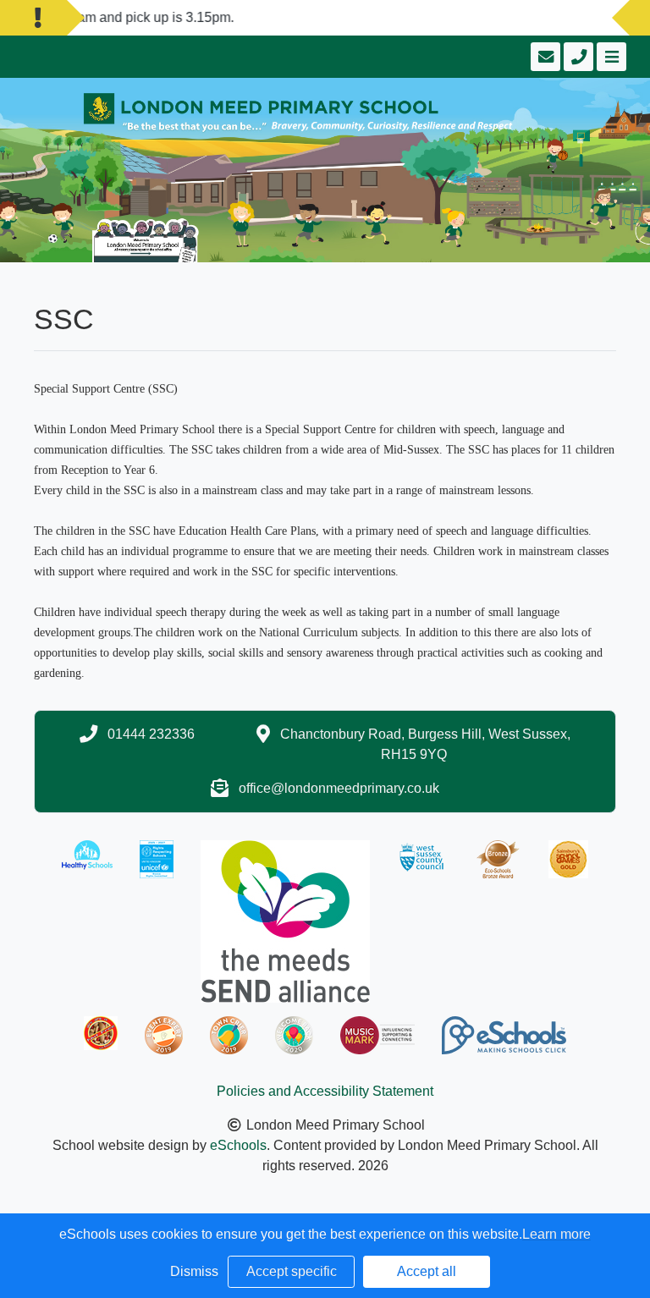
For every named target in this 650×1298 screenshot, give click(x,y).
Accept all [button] (426, 1271)
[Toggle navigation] (609, 56)
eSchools (238, 1145)
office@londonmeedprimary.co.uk (339, 788)
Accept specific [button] (291, 1271)
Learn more (556, 1234)
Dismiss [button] (194, 1271)
